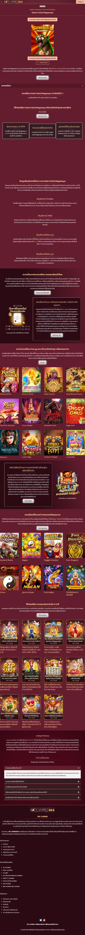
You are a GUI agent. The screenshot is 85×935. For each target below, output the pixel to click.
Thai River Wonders (7, 425)
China (2, 592)
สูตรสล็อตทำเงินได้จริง (32, 492)
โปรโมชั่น (5, 904)
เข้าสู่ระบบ (81, 2)
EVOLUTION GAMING (10, 881)
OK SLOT (31, 740)
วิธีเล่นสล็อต (42, 615)
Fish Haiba (49, 592)
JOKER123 (59, 519)
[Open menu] (1, 2)
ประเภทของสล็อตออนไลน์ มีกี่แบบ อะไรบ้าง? (74, 649)
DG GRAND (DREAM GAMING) (12, 875)
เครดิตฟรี (19, 482)
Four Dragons (72, 560)
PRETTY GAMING (8, 878)
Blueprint (42, 6)
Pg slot (42, 362)
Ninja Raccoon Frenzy (74, 394)
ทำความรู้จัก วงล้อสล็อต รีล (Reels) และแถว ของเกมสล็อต (53, 649)
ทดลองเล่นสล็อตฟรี (42, 293)
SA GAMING (7, 867)
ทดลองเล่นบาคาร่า (8, 849)
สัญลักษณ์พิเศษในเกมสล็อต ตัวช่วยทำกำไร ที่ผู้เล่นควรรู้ (31, 724)
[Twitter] (40, 920)
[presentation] (9, 379)
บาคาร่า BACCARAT (9, 847)
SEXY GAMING (7, 870)
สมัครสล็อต (28, 501)
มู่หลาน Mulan (28, 592)
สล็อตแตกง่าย (43, 489)
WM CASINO (7, 884)
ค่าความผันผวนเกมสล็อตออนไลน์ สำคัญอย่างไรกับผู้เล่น (52, 724)
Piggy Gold (70, 425)
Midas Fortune (49, 394)
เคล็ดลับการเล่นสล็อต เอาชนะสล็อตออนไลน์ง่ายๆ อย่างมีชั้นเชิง (75, 687)
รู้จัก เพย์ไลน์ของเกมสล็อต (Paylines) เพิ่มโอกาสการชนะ (53, 687)
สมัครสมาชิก (42, 77)
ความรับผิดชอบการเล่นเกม (11, 912)
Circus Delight (27, 425)
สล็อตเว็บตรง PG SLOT (10, 852)
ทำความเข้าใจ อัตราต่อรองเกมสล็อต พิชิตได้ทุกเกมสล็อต (9, 724)
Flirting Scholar (5, 394)
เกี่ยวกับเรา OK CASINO (10, 899)
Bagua (25, 560)
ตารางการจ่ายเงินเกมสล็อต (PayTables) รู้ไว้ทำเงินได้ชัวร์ (31, 687)
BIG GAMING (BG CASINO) (11, 886)
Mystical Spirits (27, 394)
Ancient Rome (6, 560)
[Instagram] (44, 920)
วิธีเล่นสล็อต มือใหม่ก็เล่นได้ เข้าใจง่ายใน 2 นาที (8, 649)
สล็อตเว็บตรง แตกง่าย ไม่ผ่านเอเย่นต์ (59, 68)
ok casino (65, 309)
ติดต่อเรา (6, 907)
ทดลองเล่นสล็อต (11, 740)
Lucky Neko (70, 457)
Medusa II (3, 457)
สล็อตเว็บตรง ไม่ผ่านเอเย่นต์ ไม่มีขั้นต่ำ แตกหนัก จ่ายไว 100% (31, 649)
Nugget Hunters (51, 560)
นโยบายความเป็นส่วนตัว (10, 910)
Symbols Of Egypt (51, 457)
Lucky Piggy (26, 457)
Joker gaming (42, 528)
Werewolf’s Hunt (50, 425)
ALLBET (5, 873)
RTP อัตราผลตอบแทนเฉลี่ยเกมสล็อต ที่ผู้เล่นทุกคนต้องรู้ (9, 687)
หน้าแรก (32, 10)
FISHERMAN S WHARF (72, 593)
